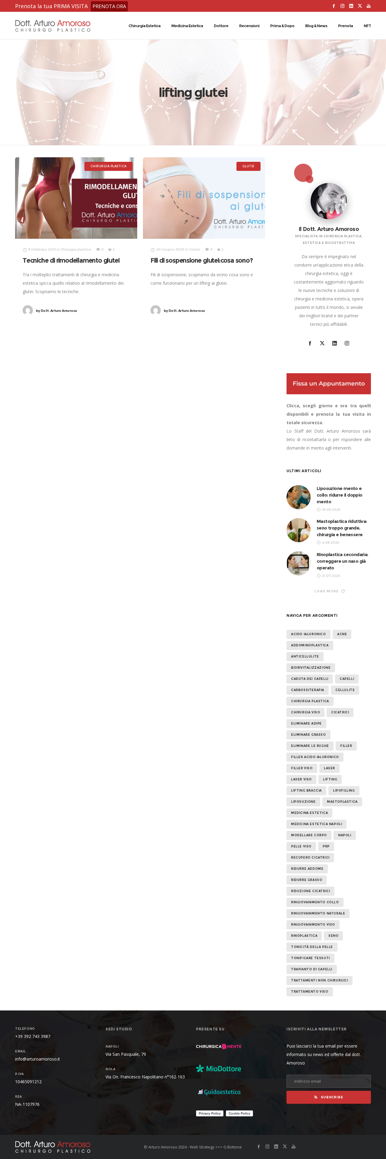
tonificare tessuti (310, 958)
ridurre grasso (306, 880)
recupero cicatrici (310, 858)
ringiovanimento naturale (318, 913)
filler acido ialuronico (315, 757)
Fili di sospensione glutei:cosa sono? (201, 260)
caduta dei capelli (309, 679)
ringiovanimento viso (313, 925)
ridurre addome (307, 869)
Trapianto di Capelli (311, 969)
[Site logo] (52, 26)
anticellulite (305, 656)
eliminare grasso (308, 735)
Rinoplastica (304, 936)
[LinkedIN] (351, 6)
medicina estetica (309, 813)
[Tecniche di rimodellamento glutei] (76, 198)
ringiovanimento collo (315, 902)
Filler (346, 746)
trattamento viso (309, 992)
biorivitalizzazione (311, 668)
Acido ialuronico (308, 634)
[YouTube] (368, 6)
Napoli (344, 835)
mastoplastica (342, 802)
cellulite (345, 690)
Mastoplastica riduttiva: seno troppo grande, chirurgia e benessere (342, 527)
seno (333, 936)
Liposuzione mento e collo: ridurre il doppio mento (339, 494)
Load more (326, 591)
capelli (347, 679)
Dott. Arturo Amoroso (56, 311)
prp (326, 846)
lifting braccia (306, 790)
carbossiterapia (307, 690)
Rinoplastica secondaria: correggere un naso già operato (342, 561)
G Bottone (232, 1147)
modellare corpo (309, 835)
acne (342, 634)
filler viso (302, 768)
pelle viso (301, 846)
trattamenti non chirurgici (319, 980)
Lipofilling (344, 790)
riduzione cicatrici (310, 891)
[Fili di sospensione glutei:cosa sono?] (204, 198)
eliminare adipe (306, 723)
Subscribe (332, 1097)
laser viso (301, 779)
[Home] (72, 1147)
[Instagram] (342, 6)
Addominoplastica (310, 645)
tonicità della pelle (312, 947)
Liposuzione (303, 802)
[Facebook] (333, 6)
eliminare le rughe (310, 746)
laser (329, 768)
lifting (330, 779)
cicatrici (340, 712)
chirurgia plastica (310, 701)
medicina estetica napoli (316, 824)
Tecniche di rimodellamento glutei (71, 260)
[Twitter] (360, 6)
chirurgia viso (305, 712)
